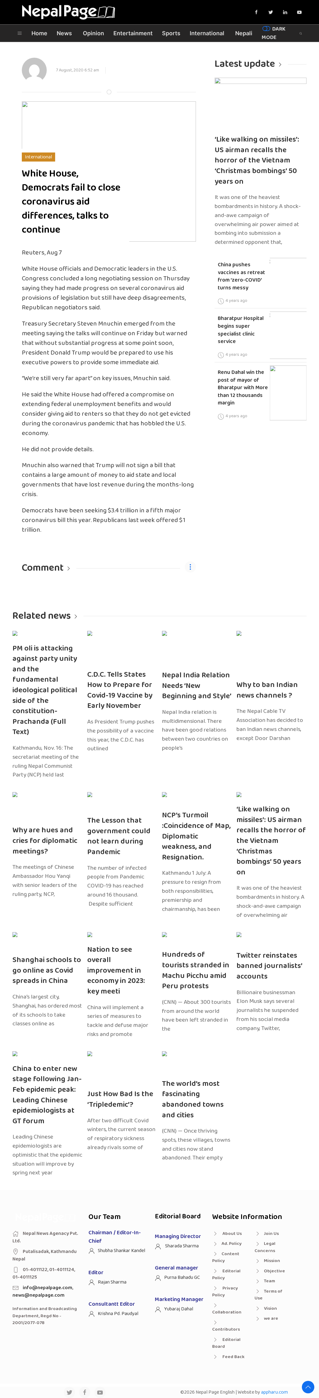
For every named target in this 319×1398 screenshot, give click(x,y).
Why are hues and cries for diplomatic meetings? (44, 840)
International (207, 33)
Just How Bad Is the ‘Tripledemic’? (120, 1099)
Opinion (93, 33)
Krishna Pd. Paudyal (118, 1314)
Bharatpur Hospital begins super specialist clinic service (241, 330)
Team (269, 1281)
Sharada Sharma (181, 1246)
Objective (274, 1271)
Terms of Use (269, 1295)
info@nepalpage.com (47, 1288)
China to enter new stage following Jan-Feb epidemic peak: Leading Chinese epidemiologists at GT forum (47, 1095)
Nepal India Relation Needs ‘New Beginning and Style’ (196, 685)
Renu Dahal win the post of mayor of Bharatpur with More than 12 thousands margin (243, 388)
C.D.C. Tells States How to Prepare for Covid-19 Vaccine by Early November (119, 690)
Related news (41, 616)
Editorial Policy (226, 1274)
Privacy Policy (225, 1291)
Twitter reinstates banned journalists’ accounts (269, 966)
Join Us (271, 1233)
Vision (270, 1308)
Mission (272, 1261)
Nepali (243, 33)
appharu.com (274, 1392)
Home (39, 33)
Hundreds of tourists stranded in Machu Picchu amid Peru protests (195, 970)
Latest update (245, 64)
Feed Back (233, 1357)
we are (271, 1318)
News (64, 33)
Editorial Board (226, 1343)
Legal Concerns (265, 1247)
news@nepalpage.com (38, 1295)
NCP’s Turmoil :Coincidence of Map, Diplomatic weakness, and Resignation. (196, 836)
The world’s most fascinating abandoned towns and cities (193, 1099)
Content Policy (225, 1257)
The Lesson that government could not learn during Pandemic (118, 836)
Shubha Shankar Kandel (121, 1251)
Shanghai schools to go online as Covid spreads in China (46, 970)
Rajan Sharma (112, 1282)
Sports (171, 33)
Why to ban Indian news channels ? (267, 690)
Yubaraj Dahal (178, 1309)
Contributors (226, 1329)
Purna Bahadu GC (182, 1277)
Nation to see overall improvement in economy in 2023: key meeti (116, 971)
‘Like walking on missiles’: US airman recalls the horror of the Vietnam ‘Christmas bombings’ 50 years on (257, 160)
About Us (231, 1233)
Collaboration (226, 1312)
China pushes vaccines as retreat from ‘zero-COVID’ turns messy (241, 276)
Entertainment (133, 33)
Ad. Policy (231, 1243)
